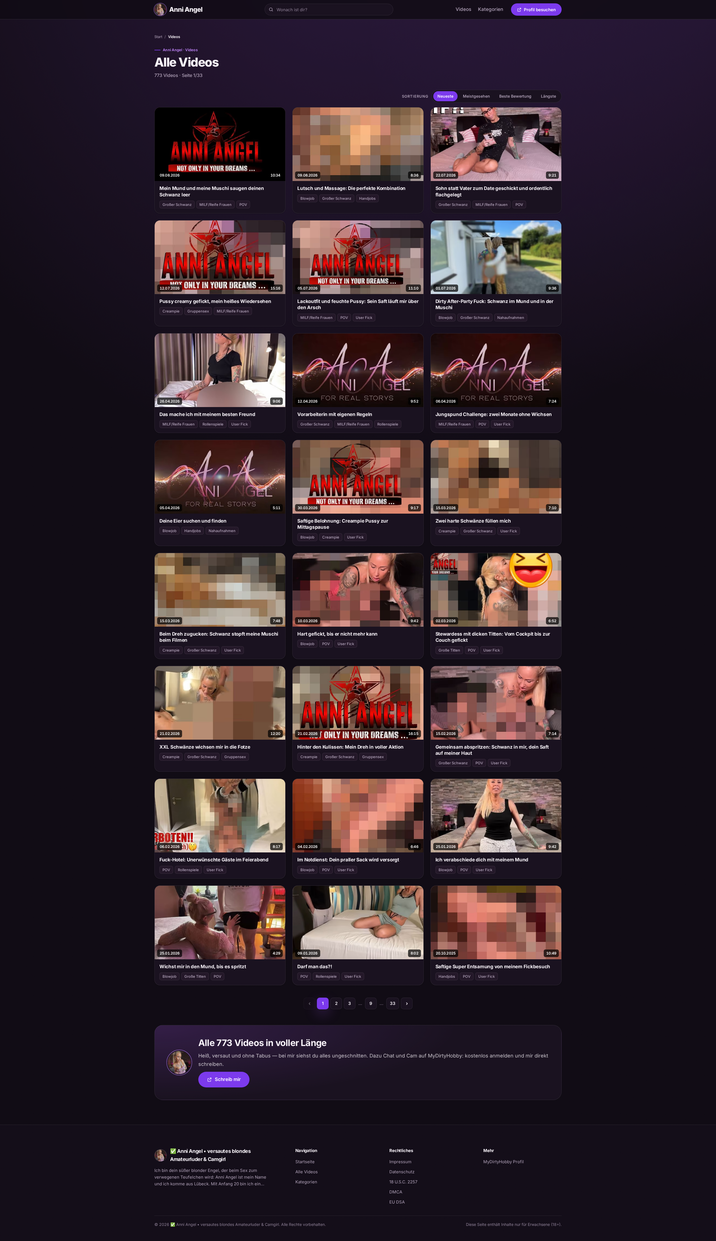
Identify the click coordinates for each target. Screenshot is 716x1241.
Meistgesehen (476, 96)
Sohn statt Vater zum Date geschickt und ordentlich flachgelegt (493, 191)
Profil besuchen (543, 10)
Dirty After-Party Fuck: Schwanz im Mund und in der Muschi (494, 304)
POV (243, 204)
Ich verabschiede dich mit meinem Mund (482, 859)
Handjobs (367, 198)
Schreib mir (232, 1081)
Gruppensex (198, 311)
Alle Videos (306, 1171)
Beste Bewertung (515, 96)
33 (392, 1003)
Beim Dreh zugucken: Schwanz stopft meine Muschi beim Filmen (218, 637)
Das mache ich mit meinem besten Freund (207, 414)
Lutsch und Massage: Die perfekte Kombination (351, 188)
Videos (463, 9)
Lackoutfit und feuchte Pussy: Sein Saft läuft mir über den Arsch (357, 304)
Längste (548, 96)
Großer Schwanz (177, 204)
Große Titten (449, 650)
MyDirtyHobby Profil (522, 1161)
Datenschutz (401, 1171)
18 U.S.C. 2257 (403, 1181)
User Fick (364, 317)
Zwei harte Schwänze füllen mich (473, 521)
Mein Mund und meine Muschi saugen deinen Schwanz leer (211, 191)
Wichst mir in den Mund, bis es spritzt (202, 966)
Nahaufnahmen (510, 317)
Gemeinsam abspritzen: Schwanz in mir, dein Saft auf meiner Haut (492, 750)
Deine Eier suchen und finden (193, 521)
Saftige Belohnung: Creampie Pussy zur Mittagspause (342, 524)
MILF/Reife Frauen (215, 204)
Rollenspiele (212, 424)
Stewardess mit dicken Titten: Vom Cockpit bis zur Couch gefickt (492, 637)
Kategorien (490, 9)
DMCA (395, 1192)
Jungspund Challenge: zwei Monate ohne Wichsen (493, 414)
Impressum (400, 1161)
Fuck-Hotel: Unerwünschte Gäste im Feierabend (213, 859)
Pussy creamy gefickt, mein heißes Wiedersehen (215, 301)
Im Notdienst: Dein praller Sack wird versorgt (348, 859)
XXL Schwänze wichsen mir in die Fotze (204, 747)
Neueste (445, 96)
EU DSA (397, 1202)
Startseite (305, 1161)
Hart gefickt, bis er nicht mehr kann (337, 634)
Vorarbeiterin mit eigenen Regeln (334, 414)
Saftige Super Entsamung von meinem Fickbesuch (492, 966)
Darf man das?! (314, 966)
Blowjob (307, 198)
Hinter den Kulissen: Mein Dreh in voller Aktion (350, 747)
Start (158, 36)
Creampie (171, 311)
